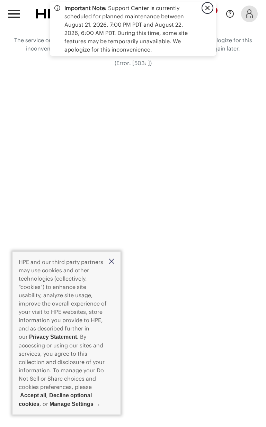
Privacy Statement (53, 337)
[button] (111, 261)
